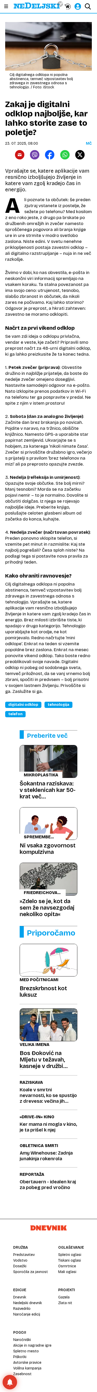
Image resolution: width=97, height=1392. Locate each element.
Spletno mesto (26, 1351)
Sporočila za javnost (30, 1272)
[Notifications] (10, 1382)
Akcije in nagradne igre (32, 1345)
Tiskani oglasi (69, 1260)
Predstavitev (24, 1255)
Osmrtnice (67, 1266)
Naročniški (22, 1340)
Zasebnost (22, 1374)
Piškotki (19, 1357)
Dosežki (19, 1266)
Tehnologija (58, 704)
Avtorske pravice (27, 1362)
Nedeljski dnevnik (27, 1303)
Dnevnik (19, 1297)
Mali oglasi (67, 1272)
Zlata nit (65, 1303)
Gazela (64, 1297)
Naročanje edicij (26, 1314)
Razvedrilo (22, 1308)
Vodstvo (20, 1260)
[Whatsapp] (65, 154)
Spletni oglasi (69, 1255)
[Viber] (34, 154)
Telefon (15, 714)
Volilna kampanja (27, 1368)
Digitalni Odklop (23, 704)
